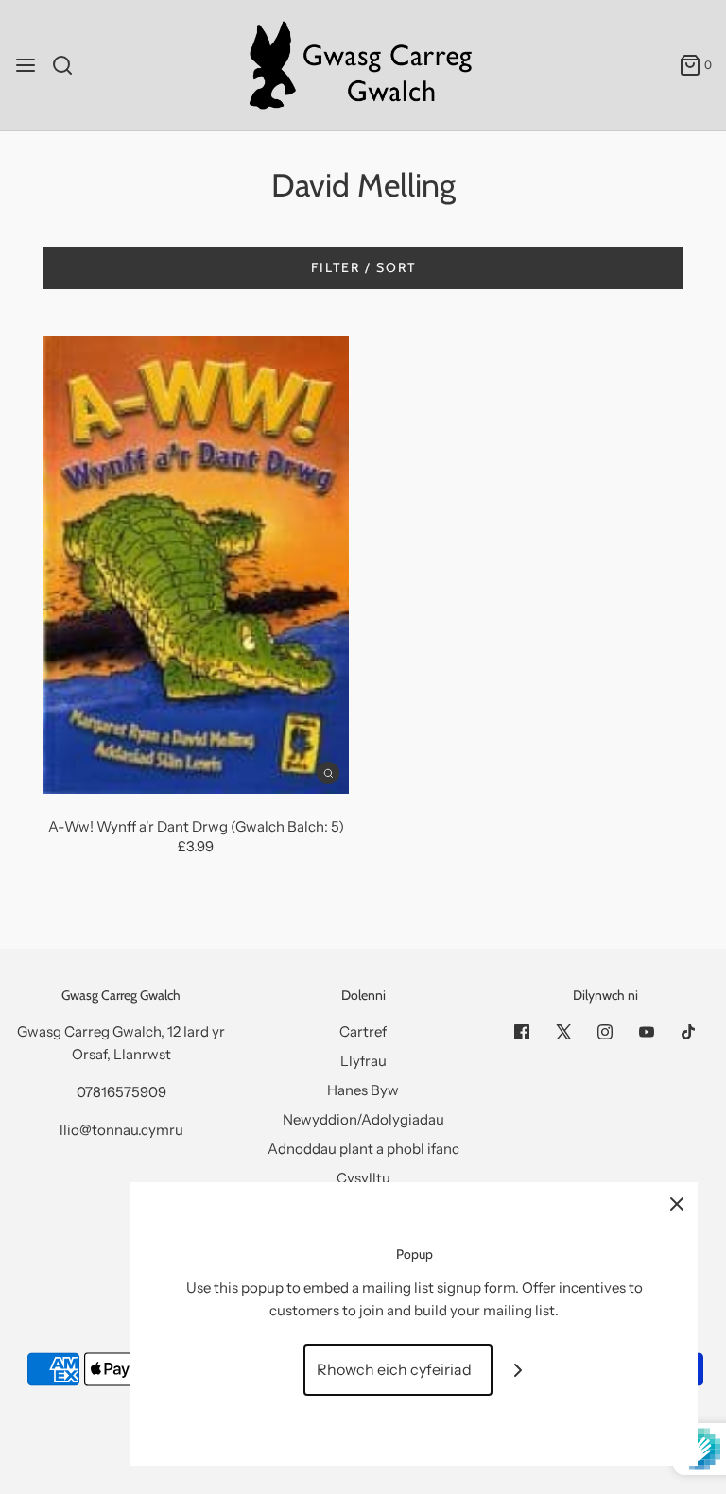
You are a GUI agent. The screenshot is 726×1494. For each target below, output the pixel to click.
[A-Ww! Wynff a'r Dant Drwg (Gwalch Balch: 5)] (196, 565)
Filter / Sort (363, 267)
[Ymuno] (518, 1370)
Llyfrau (363, 1061)
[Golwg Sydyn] (328, 772)
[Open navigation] (25, 65)
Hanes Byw (363, 1090)
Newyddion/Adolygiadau (363, 1119)
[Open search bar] (69, 65)
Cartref (363, 1031)
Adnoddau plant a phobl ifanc (363, 1149)
